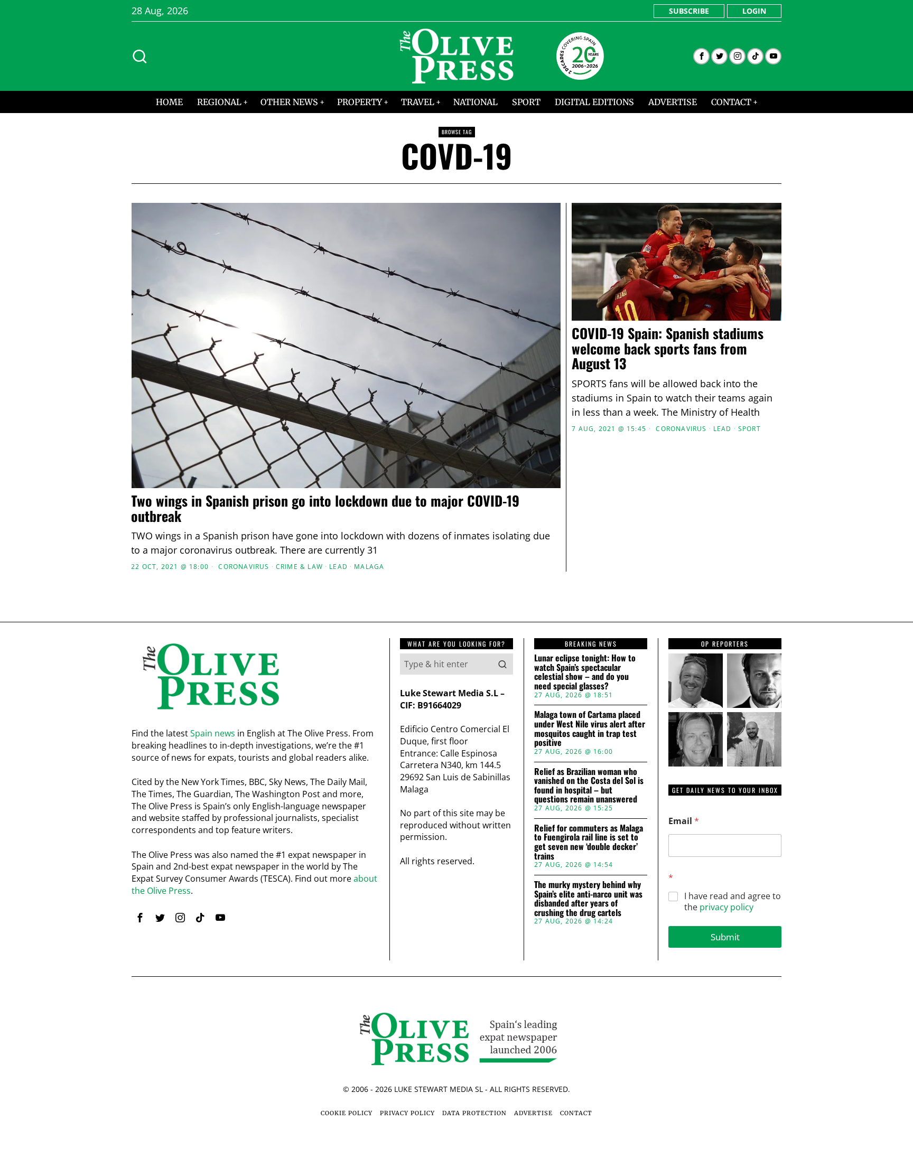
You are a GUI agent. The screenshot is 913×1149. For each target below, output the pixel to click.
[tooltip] (701, 56)
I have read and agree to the (732, 902)
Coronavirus (681, 429)
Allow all (608, 676)
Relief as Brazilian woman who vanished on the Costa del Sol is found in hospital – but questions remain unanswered (589, 785)
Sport (749, 429)
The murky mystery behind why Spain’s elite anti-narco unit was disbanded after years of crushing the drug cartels (588, 898)
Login (754, 11)
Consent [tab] (298, 492)
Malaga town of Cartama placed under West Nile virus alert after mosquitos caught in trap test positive (589, 728)
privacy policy (726, 907)
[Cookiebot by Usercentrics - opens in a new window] (636, 458)
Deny (305, 676)
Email (683, 821)
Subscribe (689, 11)
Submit (725, 937)
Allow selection (456, 676)
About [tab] (615, 492)
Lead (722, 429)
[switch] (397, 626)
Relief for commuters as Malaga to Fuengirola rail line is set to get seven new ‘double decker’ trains (588, 842)
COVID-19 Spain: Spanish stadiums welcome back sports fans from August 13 (667, 348)
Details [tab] (457, 492)
